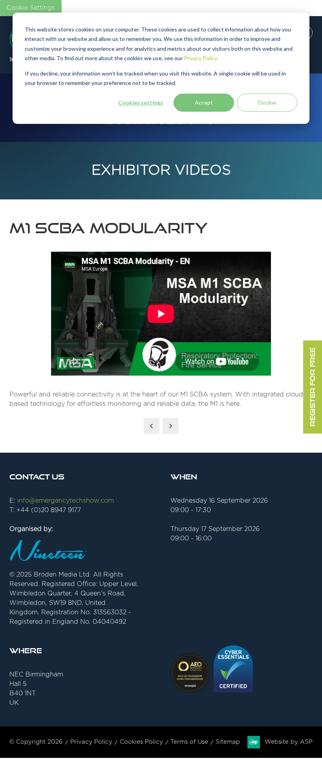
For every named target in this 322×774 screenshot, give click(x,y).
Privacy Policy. (201, 58)
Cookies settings (140, 102)
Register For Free (312, 387)
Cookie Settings (31, 8)
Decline (267, 102)
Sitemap (228, 742)
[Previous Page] (151, 426)
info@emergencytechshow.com (65, 501)
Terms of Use (189, 742)
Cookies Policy (141, 742)
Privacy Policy (91, 742)
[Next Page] (170, 426)
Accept (204, 102)
